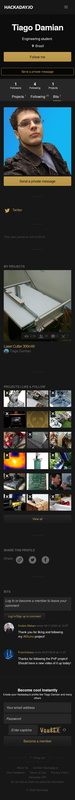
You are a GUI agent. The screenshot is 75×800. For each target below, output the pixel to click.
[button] (66, 7)
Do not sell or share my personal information (37, 782)
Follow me (37, 56)
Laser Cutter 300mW (19, 346)
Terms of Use (38, 772)
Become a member (37, 741)
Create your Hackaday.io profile (21, 694)
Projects (19, 96)
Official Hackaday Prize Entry (53, 393)
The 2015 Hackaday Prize (7, 393)
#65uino (29, 636)
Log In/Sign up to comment (24, 616)
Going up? (38, 757)
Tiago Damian (20, 350)
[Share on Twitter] (32, 558)
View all (37, 519)
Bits (57, 96)
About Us (22, 768)
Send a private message (37, 71)
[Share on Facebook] (45, 558)
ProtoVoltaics (26, 652)
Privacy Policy (60, 772)
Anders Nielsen (27, 626)
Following (40, 96)
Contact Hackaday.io (45, 768)
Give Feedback (15, 772)
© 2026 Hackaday (37, 790)
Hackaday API (37, 777)
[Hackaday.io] (19, 7)
